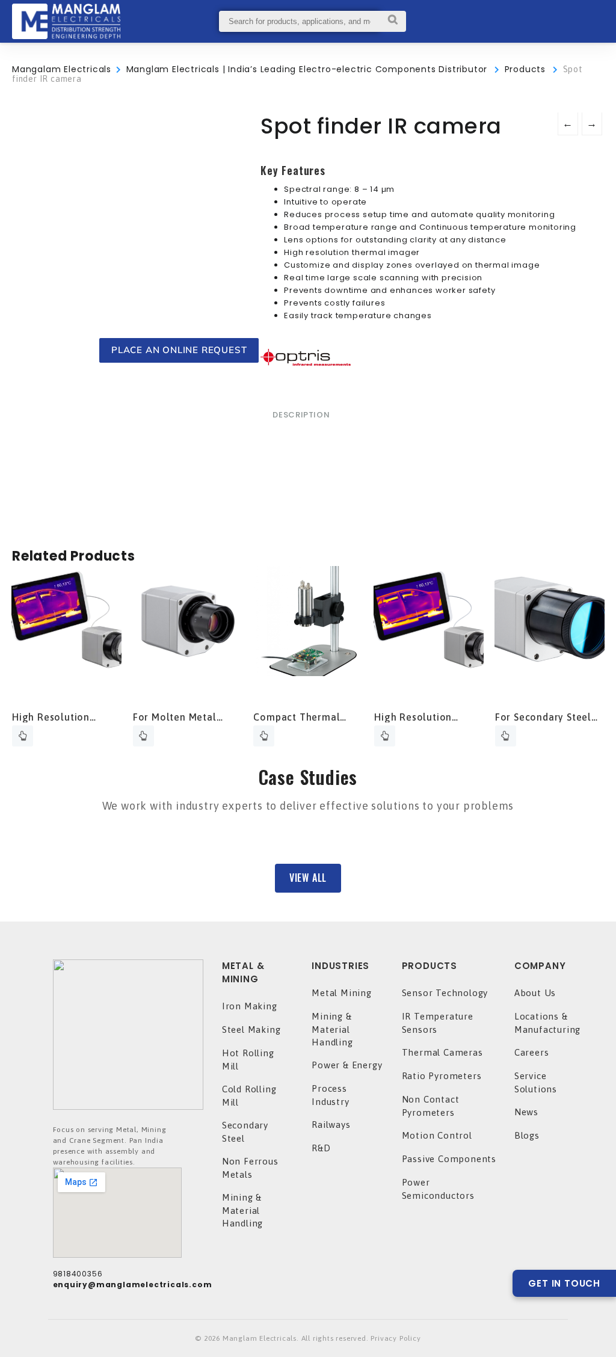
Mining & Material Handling (242, 1210)
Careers (531, 1052)
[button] (308, 878)
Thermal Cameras (442, 1052)
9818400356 (78, 1274)
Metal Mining (342, 993)
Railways (331, 1124)
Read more (22, 735)
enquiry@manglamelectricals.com (132, 1284)
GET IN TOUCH (564, 1283)
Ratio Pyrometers (442, 1076)
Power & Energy (347, 1065)
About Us (535, 993)
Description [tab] (301, 414)
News (526, 1112)
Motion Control (437, 1135)
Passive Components (449, 1159)
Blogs (527, 1135)
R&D (321, 1148)
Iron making (249, 1006)
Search (392, 21)
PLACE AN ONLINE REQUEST (179, 349)
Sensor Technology (445, 993)
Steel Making (251, 1029)
